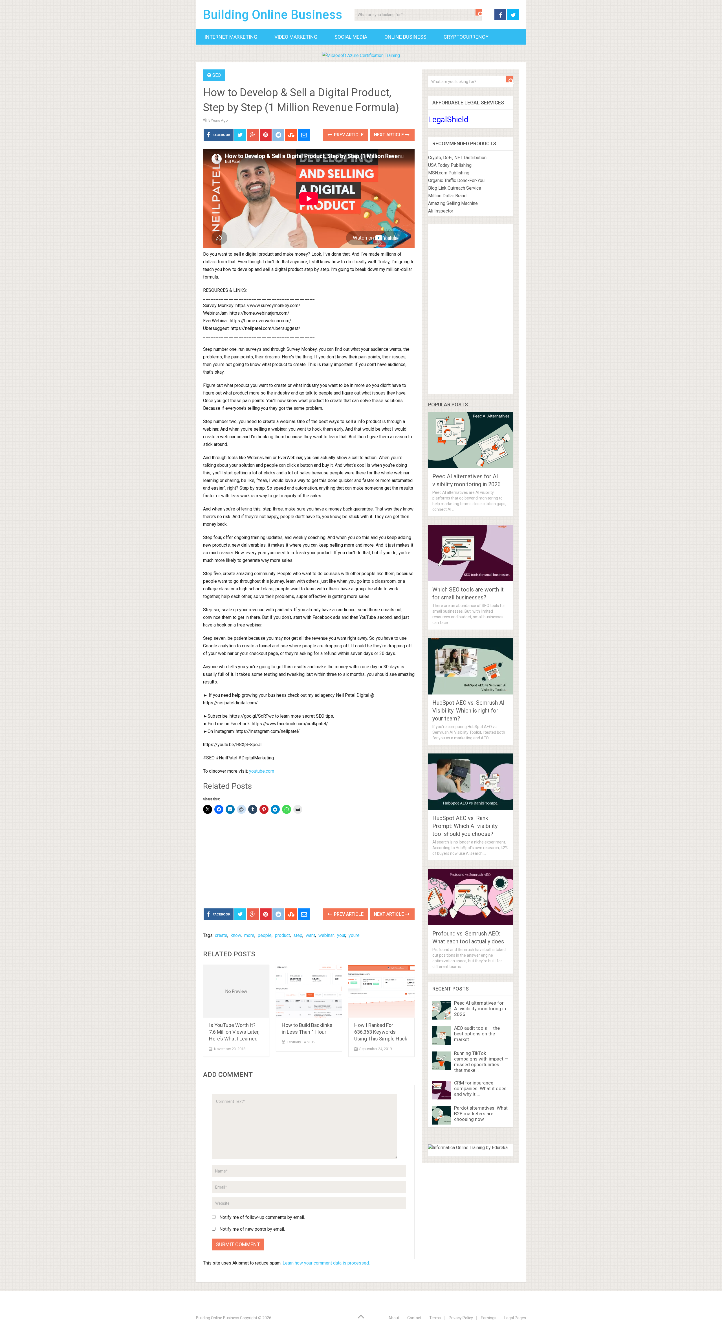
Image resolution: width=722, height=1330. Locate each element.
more (249, 935)
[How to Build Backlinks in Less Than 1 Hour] (309, 991)
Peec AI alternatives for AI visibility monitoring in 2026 (480, 1008)
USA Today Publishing (450, 165)
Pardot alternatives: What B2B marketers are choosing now (481, 1113)
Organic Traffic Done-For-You (456, 180)
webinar (326, 935)
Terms (435, 1318)
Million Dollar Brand (447, 195)
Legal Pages (515, 1318)
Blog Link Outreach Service (454, 188)
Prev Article (348, 134)
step (297, 935)
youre (354, 935)
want (310, 935)
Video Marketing (295, 37)
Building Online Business (272, 14)
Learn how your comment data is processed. (326, 1263)
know (236, 935)
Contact (414, 1318)
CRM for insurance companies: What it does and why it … (480, 1088)
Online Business (405, 37)
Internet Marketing (230, 37)
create (221, 935)
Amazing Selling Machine (453, 203)
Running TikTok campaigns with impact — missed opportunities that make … (481, 1061)
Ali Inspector (440, 211)
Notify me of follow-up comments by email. (262, 1217)
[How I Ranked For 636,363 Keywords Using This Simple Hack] (381, 991)
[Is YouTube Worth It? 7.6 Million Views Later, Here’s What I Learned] (236, 991)
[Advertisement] (309, 861)
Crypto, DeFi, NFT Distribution (457, 157)
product (282, 935)
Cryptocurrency (466, 37)
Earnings (488, 1318)
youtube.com (261, 771)
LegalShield (448, 119)
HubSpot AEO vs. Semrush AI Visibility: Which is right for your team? (468, 710)
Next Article (389, 134)
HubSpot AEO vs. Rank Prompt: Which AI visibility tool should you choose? (465, 826)
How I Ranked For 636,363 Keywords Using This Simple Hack (380, 1032)
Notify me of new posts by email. (252, 1229)
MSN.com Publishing (448, 173)
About (393, 1318)
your (341, 935)
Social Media (350, 37)
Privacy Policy (461, 1318)
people (265, 935)
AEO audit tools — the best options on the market (477, 1033)
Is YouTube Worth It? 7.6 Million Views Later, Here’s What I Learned (234, 1032)
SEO (216, 75)
